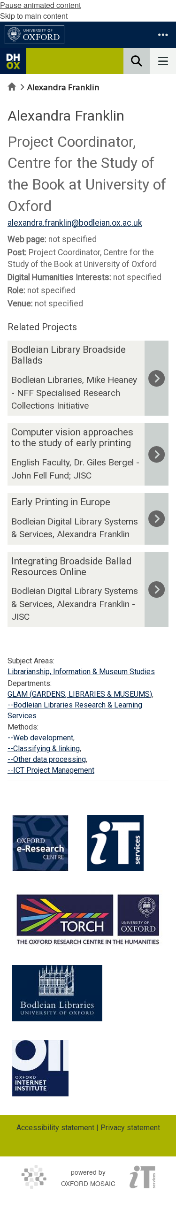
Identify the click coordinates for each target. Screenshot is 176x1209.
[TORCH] (88, 918)
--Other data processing (47, 759)
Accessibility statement (55, 1127)
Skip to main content (34, 15)
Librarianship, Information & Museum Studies (81, 671)
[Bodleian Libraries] (57, 993)
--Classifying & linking (44, 748)
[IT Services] (115, 843)
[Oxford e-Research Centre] (40, 843)
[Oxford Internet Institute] (40, 1068)
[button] (163, 35)
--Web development (40, 737)
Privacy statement (130, 1127)
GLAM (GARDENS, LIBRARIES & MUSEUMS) (80, 694)
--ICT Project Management (51, 770)
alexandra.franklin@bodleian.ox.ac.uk (75, 223)
